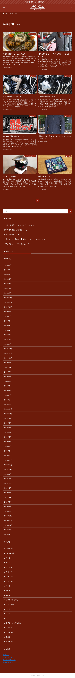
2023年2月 (7, 451)
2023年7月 (7, 428)
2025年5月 (7, 325)
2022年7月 (7, 483)
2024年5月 (7, 381)
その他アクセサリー (13, 600)
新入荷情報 (10, 632)
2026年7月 (7, 270)
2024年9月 (7, 363)
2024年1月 (7, 400)
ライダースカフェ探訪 (13, 623)
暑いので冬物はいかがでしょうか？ (16, 230)
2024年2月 (7, 395)
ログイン (6, 655)
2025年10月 (8, 307)
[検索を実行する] (70, 211)
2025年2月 (7, 339)
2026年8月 (7, 265)
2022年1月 (7, 511)
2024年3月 (7, 390)
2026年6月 (7, 274)
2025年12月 (8, 298)
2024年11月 (8, 353)
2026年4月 (7, 284)
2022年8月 (7, 479)
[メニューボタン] (4, 8)
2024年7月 (7, 372)
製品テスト (10, 641)
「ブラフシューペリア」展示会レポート (18, 244)
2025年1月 (7, 344)
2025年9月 (7, 312)
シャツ (8, 586)
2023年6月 (7, 432)
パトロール (10, 604)
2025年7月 (7, 316)
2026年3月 (7, 288)
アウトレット (10, 558)
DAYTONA (9, 549)
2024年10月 (8, 358)
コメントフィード (9, 660)
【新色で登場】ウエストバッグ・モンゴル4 (19, 225)
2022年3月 (7, 502)
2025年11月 (8, 302)
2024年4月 (7, 386)
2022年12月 (8, 460)
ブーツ (8, 618)
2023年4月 (7, 441)
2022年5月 (7, 493)
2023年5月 (7, 437)
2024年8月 (7, 367)
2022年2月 (7, 507)
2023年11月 (8, 409)
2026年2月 (7, 293)
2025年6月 (7, 321)
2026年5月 (7, 279)
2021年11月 (8, 520)
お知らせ (9, 567)
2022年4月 (7, 497)
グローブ (9, 572)
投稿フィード (7, 657)
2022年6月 (7, 488)
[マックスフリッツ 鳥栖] (37, 8)
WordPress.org (8, 662)
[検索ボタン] (71, 8)
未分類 (8, 637)
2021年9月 (7, 530)
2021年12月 (8, 516)
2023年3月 (7, 446)
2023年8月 (7, 423)
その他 (8, 590)
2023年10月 (8, 414)
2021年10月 (8, 525)
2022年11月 (8, 465)
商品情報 (9, 627)
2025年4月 (7, 330)
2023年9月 (7, 418)
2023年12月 (8, 404)
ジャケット (10, 576)
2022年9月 (7, 474)
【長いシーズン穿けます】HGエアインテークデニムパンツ (24, 239)
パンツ (8, 609)
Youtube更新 (10, 553)
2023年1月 (7, 455)
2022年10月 (8, 469)
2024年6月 (7, 377)
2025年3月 (7, 335)
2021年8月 (7, 534)
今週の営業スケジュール (12, 234)
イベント (9, 562)
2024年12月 (8, 349)
